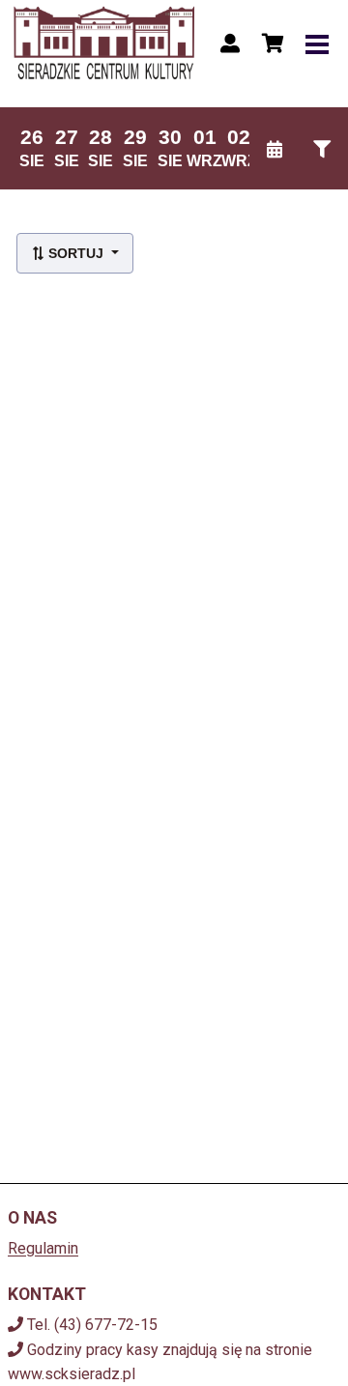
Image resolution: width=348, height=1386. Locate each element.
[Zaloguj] (230, 43)
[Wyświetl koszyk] (272, 43)
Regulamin (43, 1248)
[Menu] (317, 43)
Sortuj (75, 253)
